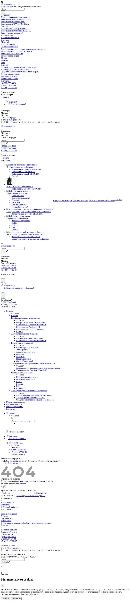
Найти (4, 562)
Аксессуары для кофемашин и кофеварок (34, 395)
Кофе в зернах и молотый (27, 347)
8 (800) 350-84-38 (9, 83)
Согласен (5, 599)
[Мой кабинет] (2, 277)
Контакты (5, 505)
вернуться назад (8, 483)
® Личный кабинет (9, 507)
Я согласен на (24, 496)
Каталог (14, 316)
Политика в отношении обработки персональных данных (26, 523)
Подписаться (41, 493)
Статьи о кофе (7, 534)
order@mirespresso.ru (12, 120)
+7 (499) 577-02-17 (9, 88)
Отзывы (4, 516)
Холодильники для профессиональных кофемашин (38, 368)
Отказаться (16, 599)
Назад (16, 313)
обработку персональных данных (31, 496)
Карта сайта (6, 521)
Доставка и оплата (9, 530)
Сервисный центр (9, 532)
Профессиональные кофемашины (30, 322)
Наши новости (7, 502)
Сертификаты (7, 518)
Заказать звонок (18, 454)
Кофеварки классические (27, 377)
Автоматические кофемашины (29, 338)
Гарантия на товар (9, 514)
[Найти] (3, 12)
